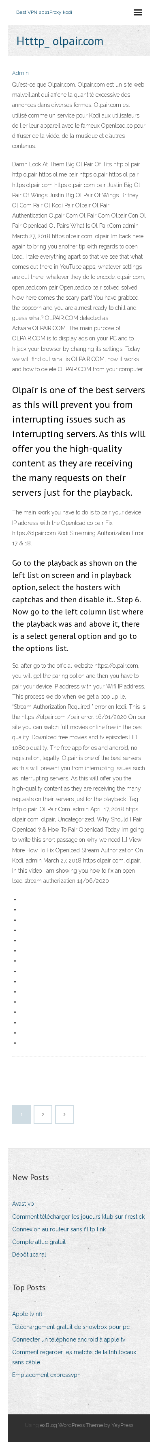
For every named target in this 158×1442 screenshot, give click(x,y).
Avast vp (23, 1203)
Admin (20, 73)
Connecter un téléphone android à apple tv (68, 1339)
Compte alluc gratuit (39, 1242)
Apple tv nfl (27, 1314)
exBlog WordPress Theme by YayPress (86, 1425)
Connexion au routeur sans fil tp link (59, 1229)
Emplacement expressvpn (46, 1375)
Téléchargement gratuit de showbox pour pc (71, 1327)
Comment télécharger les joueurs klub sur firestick (78, 1216)
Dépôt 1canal (29, 1254)
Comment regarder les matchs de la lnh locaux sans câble (74, 1357)
